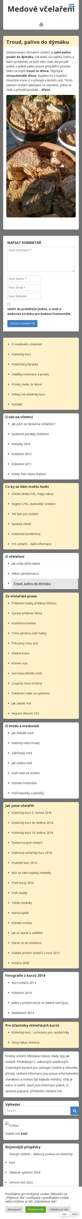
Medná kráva (20, 653)
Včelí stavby (19, 893)
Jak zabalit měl (21, 703)
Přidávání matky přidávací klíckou (34, 603)
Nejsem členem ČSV (25, 713)
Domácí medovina (24, 783)
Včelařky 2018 (21, 444)
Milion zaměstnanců (25, 573)
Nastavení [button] (14, 1209)
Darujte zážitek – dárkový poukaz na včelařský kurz (41, 1158)
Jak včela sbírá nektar (26, 563)
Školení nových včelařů (27, 843)
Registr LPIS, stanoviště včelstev (34, 504)
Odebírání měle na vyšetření (31, 693)
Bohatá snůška (22, 923)
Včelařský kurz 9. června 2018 (32, 813)
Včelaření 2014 (22, 993)
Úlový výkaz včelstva (25, 1042)
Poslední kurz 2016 (24, 863)
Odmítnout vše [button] (59, 1209)
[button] (69, 1214)
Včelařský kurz (21, 354)
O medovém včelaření (27, 344)
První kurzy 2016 (23, 883)
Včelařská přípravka (25, 364)
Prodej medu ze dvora (27, 384)
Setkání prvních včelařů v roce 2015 (36, 953)
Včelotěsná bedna (24, 623)
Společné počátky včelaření (30, 434)
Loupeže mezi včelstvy (27, 683)
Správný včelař (21, 524)
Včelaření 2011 (22, 464)
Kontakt (17, 404)
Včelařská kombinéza (26, 534)
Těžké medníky (22, 903)
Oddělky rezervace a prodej (30, 374)
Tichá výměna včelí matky (29, 633)
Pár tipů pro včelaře (25, 514)
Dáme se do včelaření (26, 943)
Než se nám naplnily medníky (31, 873)
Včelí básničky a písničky (28, 793)
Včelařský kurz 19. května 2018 (32, 833)
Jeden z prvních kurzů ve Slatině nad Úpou (40, 1003)
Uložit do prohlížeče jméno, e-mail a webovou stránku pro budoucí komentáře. (39, 311)
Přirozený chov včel (25, 643)
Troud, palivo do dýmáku (32, 584)
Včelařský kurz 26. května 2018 (32, 823)
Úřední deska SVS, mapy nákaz (32, 494)
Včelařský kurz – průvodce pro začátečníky (40, 1032)
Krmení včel (19, 663)
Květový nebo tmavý (26, 743)
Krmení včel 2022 (21, 1182)
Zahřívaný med (22, 753)
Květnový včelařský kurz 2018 (32, 853)
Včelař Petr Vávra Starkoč (29, 474)
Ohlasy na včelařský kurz (29, 394)
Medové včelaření (41, 9)
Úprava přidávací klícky (27, 613)
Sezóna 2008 (20, 963)
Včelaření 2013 (22, 454)
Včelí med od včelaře (26, 773)
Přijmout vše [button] (36, 1209)
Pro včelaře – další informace (31, 544)
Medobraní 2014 (23, 1013)
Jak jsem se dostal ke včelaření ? (34, 424)
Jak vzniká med (22, 763)
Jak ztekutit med (22, 733)
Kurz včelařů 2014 (24, 983)
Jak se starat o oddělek (27, 933)
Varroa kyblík (20, 913)
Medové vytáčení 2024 (24, 1172)
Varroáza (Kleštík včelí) (27, 673)
